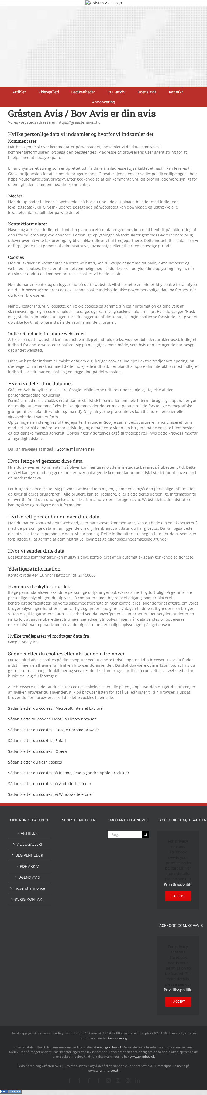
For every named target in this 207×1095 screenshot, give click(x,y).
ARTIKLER (29, 833)
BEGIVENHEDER (29, 855)
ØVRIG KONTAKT (29, 899)
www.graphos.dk (110, 1047)
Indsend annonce (29, 888)
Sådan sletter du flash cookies (35, 762)
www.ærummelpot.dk (103, 1070)
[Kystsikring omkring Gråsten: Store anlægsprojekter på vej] (70, 944)
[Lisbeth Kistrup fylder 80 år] (70, 983)
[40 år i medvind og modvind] (87, 998)
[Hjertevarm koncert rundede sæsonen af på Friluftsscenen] (70, 894)
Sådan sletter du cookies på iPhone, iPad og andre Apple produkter (68, 772)
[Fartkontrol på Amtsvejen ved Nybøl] (70, 836)
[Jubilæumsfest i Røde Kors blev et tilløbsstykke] (87, 921)
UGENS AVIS (29, 877)
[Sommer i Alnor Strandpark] (70, 959)
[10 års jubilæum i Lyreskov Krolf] (70, 926)
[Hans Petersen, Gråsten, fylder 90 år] (87, 983)
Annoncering (117, 1038)
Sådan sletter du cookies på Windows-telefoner (50, 794)
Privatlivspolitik (177, 884)
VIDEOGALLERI (29, 844)
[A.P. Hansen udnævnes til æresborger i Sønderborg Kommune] (87, 842)
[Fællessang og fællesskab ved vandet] (70, 859)
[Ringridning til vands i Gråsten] (87, 907)
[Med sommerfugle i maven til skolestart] (87, 945)
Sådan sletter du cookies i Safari (37, 740)
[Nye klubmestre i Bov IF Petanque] (70, 908)
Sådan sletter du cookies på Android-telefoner (49, 783)
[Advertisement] (103, 46)
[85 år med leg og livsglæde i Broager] (87, 877)
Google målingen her (75, 449)
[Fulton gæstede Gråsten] (87, 858)
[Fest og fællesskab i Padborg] (87, 894)
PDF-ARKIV (29, 866)
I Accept (178, 896)
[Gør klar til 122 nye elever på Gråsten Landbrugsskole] (70, 872)
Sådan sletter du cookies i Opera (37, 751)
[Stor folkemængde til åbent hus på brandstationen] (70, 998)
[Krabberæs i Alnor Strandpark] (87, 964)
